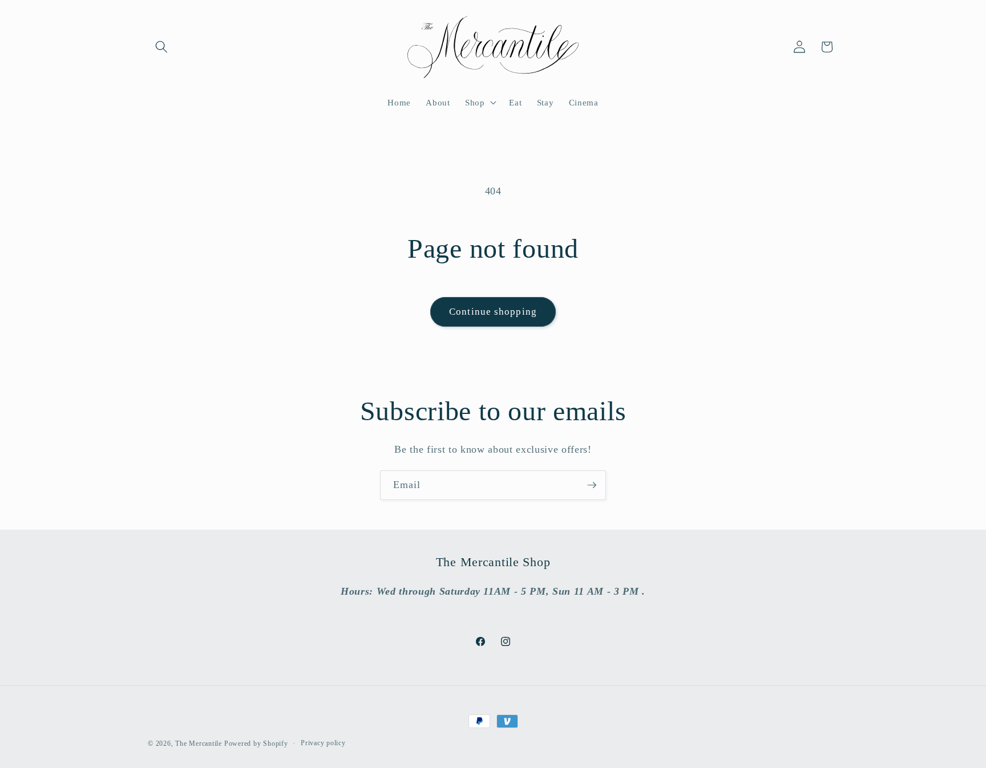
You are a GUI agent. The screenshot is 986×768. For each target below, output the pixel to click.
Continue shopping (493, 311)
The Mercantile (198, 743)
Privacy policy (323, 743)
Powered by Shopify (256, 743)
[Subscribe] (591, 485)
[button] (161, 46)
